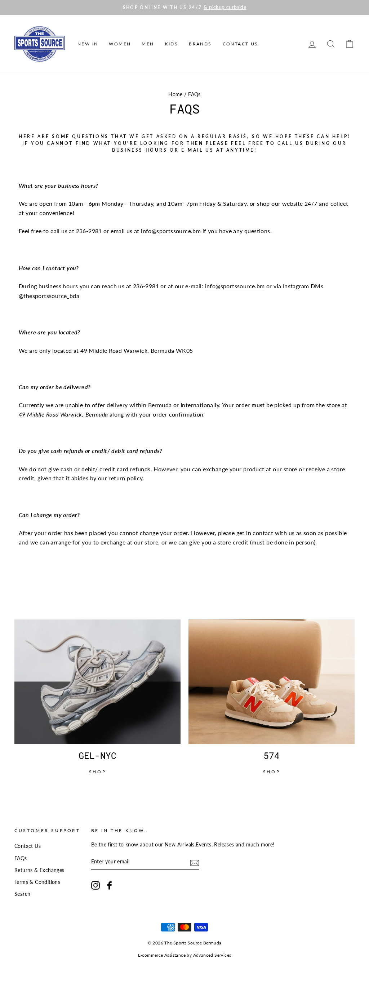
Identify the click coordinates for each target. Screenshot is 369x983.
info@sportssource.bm (171, 230)
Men (148, 43)
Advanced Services (212, 955)
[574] (271, 681)
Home (175, 94)
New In (87, 43)
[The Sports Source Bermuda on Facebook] (109, 885)
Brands (200, 43)
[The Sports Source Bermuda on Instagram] (95, 885)
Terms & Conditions (37, 882)
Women (120, 43)
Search (22, 894)
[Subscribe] (194, 862)
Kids (171, 43)
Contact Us (240, 43)
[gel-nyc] (97, 681)
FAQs (20, 858)
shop (97, 771)
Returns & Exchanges (39, 870)
